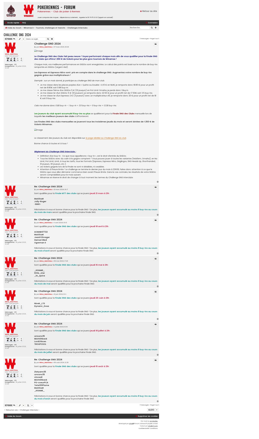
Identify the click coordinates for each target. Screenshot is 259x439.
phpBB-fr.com (153, 426)
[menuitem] (23, 23)
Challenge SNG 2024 (17, 35)
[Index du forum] (13, 11)
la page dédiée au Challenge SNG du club (106, 138)
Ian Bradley (154, 421)
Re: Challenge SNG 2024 (48, 186)
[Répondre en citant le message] (155, 44)
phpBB (131, 424)
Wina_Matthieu (11, 54)
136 (15, 64)
